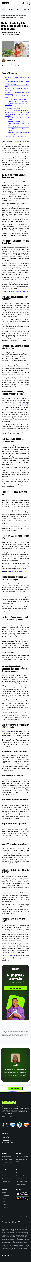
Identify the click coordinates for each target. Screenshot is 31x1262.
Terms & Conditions (7, 1217)
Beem (3, 731)
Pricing (3, 1201)
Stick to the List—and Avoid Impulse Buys (16, 101)
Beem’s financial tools (8, 168)
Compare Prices (6, 1181)
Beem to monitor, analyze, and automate (14, 714)
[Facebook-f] (3, 1222)
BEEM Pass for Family (7, 1165)
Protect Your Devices (21, 1178)
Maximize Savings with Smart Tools (17, 121)
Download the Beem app (9, 955)
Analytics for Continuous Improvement (18, 127)
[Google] (16, 1222)
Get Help (4, 1198)
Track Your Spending (7, 1175)
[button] (23, 3)
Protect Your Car (20, 1175)
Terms (16, 1249)
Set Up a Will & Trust (21, 1181)
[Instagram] (9, 1222)
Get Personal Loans (7, 1159)
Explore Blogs (5, 1195)
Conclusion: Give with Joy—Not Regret (15, 136)
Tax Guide (4, 1204)
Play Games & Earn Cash (22, 1156)
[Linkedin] (13, 1222)
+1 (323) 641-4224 (6, 1137)
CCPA (26, 1217)
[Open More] (28, 9)
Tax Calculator (5, 1207)
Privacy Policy (18, 1217)
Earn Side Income (6, 1173)
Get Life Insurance (21, 1184)
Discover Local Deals (7, 1178)
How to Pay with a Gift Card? (16, 571)
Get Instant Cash (6, 1156)
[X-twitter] (6, 1222)
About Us (4, 1192)
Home (3, 15)
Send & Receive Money (8, 1162)
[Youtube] (19, 1222)
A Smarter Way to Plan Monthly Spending (16, 291)
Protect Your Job (20, 1173)
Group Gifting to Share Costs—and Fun (15, 99)
